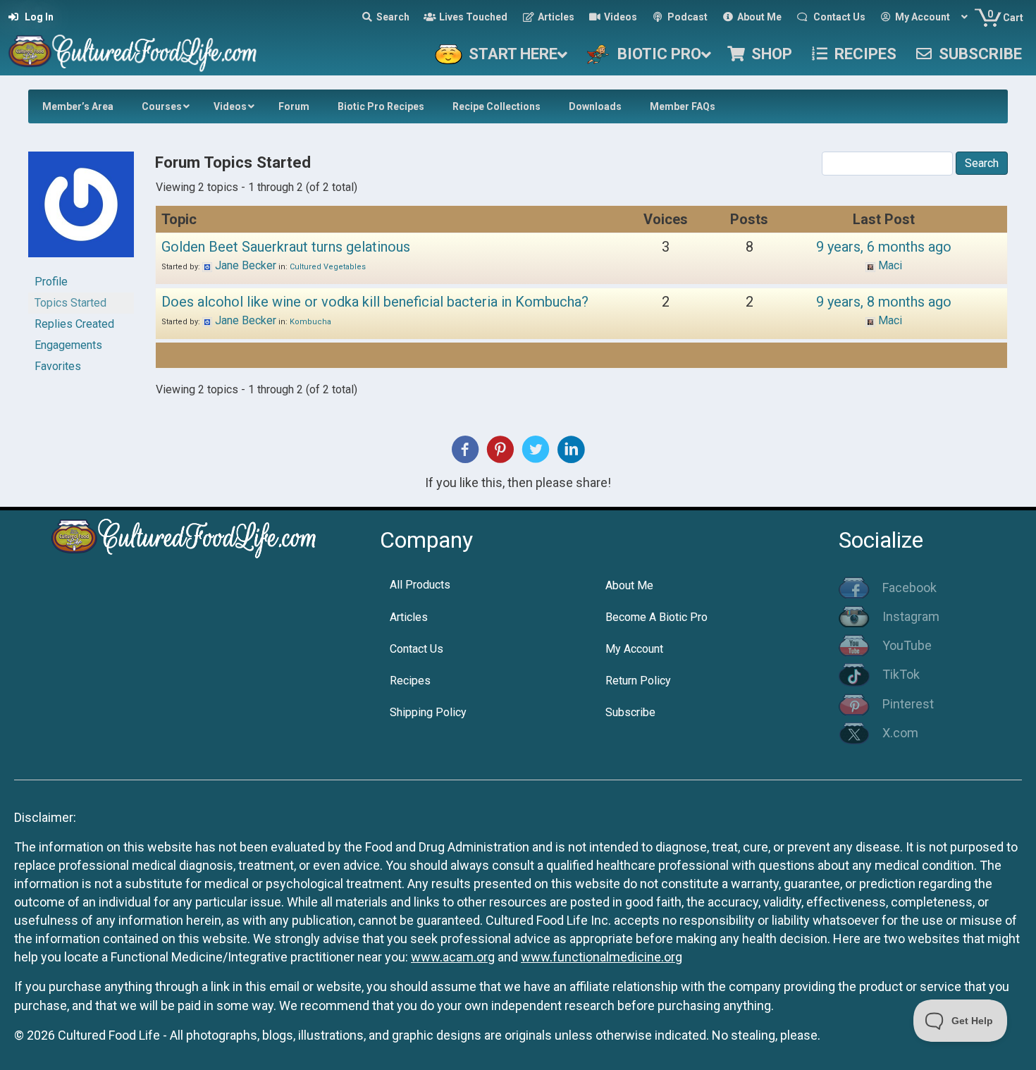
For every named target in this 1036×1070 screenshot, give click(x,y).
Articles (409, 617)
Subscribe (630, 712)
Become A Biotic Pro (656, 617)
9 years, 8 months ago (883, 301)
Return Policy (638, 680)
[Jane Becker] (81, 210)
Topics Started (70, 302)
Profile (51, 281)
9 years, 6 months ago (883, 246)
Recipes (410, 680)
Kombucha (310, 321)
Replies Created (74, 324)
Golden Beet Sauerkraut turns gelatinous (285, 246)
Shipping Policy (428, 712)
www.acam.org (453, 956)
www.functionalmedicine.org (601, 956)
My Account (634, 649)
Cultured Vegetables (328, 266)
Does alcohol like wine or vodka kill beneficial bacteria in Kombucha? (374, 301)
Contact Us (416, 649)
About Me (629, 585)
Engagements (68, 345)
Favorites (58, 366)
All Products (420, 584)
